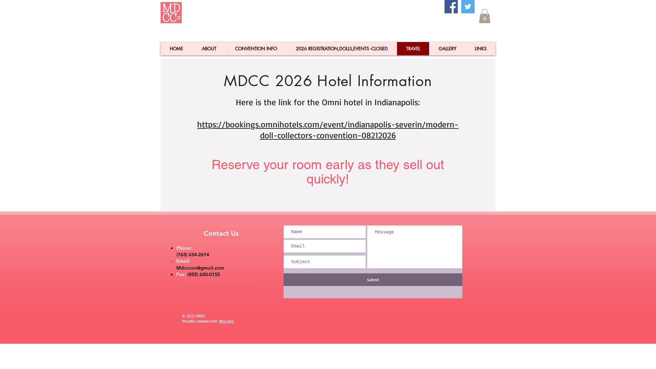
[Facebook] (451, 6)
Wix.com (226, 321)
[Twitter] (468, 6)
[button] (485, 16)
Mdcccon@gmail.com (200, 268)
